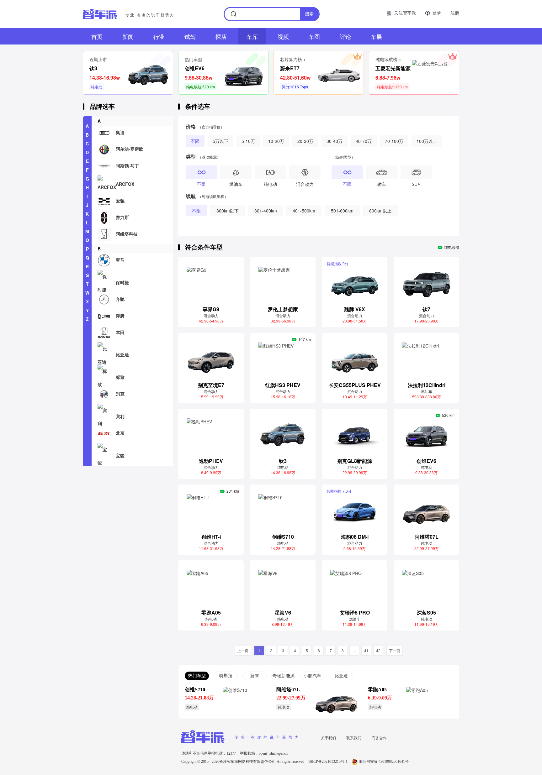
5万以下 (220, 141)
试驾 (190, 36)
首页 (97, 36)
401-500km (304, 210)
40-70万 (364, 141)
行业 (159, 36)
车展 (376, 36)
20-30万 (305, 141)
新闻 (128, 36)
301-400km (265, 210)
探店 (221, 36)
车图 (314, 36)
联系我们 (353, 737)
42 (378, 650)
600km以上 (380, 210)
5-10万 (248, 141)
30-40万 (335, 141)
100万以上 (427, 141)
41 (366, 650)
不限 (195, 141)
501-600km (342, 210)
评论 (345, 36)
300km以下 (227, 210)
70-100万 (394, 141)
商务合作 (379, 737)
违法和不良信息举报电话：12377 (209, 753)
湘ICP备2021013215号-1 (328, 761)
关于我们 (328, 737)
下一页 (394, 650)
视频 (283, 36)
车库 (252, 36)
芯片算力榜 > (293, 59)
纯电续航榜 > (388, 59)
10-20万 (276, 141)
